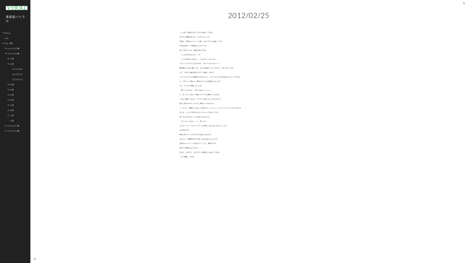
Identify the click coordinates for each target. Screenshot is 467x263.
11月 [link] (12, 115)
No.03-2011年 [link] (13, 126)
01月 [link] (12, 58)
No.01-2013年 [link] (13, 48)
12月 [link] (12, 120)
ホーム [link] (8, 33)
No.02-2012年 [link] (13, 53)
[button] (464, 3)
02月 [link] (12, 64)
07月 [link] (12, 105)
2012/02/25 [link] (17, 74)
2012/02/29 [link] (17, 79)
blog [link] (6, 38)
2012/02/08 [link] (17, 69)
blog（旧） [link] (9, 43)
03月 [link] (12, 84)
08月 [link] (12, 110)
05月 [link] (12, 95)
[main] (248, 15)
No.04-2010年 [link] (13, 131)
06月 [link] (12, 100)
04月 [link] (12, 90)
